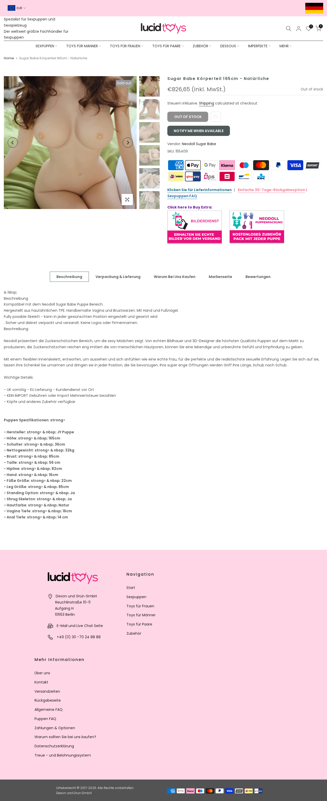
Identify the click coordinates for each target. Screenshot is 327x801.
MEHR (284, 46)
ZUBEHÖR (200, 46)
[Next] (128, 142)
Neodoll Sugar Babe (199, 143)
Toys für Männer (141, 615)
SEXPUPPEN (45, 46)
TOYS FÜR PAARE (166, 46)
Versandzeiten (47, 691)
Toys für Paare (139, 624)
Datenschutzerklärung (54, 746)
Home (9, 58)
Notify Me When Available (199, 130)
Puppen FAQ (45, 718)
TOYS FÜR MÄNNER (82, 46)
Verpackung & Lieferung (118, 276)
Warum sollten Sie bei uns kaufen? (65, 736)
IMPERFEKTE (257, 46)
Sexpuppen (136, 596)
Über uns (42, 673)
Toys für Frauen (140, 606)
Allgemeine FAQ (48, 709)
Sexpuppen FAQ (182, 196)
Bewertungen (258, 276)
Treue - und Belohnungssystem (62, 755)
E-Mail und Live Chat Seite (80, 625)
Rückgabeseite (47, 700)
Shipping (206, 103)
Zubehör (133, 633)
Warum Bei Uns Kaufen (174, 276)
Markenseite (220, 276)
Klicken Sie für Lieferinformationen (199, 189)
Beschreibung (69, 276)
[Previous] (13, 142)
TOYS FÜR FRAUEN (125, 46)
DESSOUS (228, 46)
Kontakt (41, 682)
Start (130, 587)
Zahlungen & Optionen (54, 727)
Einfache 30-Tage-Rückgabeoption (271, 189)
